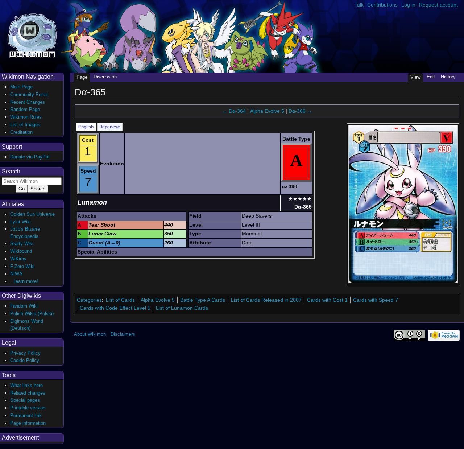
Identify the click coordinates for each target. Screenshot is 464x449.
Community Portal (29, 94)
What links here (26, 385)
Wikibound (21, 251)
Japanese (110, 126)
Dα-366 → (300, 111)
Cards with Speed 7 (375, 300)
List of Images (25, 124)
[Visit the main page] (32, 35)
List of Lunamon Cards (182, 308)
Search (11, 171)
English (86, 126)
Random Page (25, 109)
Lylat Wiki (20, 221)
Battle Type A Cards (202, 300)
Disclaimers (123, 334)
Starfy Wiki (21, 243)
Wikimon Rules (26, 117)
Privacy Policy (25, 353)
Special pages (25, 400)
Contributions (382, 5)
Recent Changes (27, 102)
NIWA (16, 273)
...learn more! (24, 281)
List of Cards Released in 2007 (266, 300)
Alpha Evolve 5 (267, 111)
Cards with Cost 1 (327, 300)
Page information (28, 423)
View (415, 77)
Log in (408, 5)
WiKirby (18, 258)
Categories (89, 300)
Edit (431, 76)
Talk (359, 5)
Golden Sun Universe (32, 214)
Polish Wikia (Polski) (32, 313)
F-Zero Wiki (22, 266)
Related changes (27, 393)
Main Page (21, 87)
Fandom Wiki (24, 306)
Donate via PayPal (29, 157)
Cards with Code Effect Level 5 (115, 308)
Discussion (105, 76)
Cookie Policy (24, 360)
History (448, 76)
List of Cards (120, 300)
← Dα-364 (234, 111)
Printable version (27, 408)
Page (81, 77)
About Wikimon (90, 334)
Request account (438, 5)
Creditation (21, 132)
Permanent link (26, 415)
